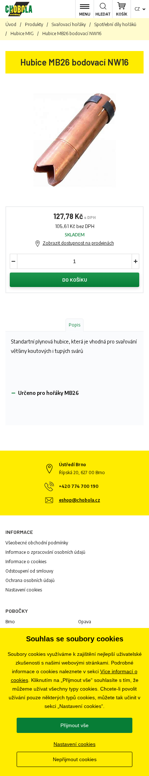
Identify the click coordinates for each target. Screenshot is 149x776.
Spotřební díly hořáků (115, 24)
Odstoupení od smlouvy (29, 571)
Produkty (34, 24)
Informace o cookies (25, 561)
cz (137, 9)
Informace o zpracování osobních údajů (45, 552)
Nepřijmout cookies (75, 759)
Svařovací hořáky (69, 24)
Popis (74, 325)
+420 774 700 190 (78, 486)
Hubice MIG (22, 33)
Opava (84, 621)
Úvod (10, 24)
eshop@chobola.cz (79, 500)
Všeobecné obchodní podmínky (36, 542)
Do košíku (74, 280)
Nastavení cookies (23, 589)
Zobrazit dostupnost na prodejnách (78, 243)
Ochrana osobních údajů (30, 580)
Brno (10, 621)
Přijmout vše (74, 725)
